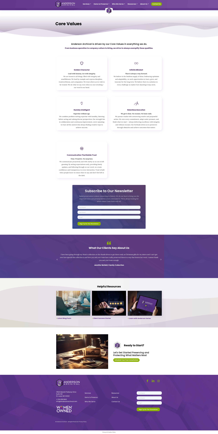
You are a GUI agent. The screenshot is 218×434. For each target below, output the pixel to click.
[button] (57, 259)
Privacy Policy (82, 421)
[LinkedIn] (154, 380)
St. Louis (59, 396)
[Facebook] (148, 380)
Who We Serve (118, 4)
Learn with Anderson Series (140, 318)
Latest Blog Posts (64, 318)
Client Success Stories (102, 318)
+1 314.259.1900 (61, 399)
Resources (132, 4)
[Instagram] (159, 380)
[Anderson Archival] (65, 4)
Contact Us (116, 402)
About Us (143, 4)
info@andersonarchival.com (66, 401)
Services (86, 4)
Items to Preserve (101, 4)
